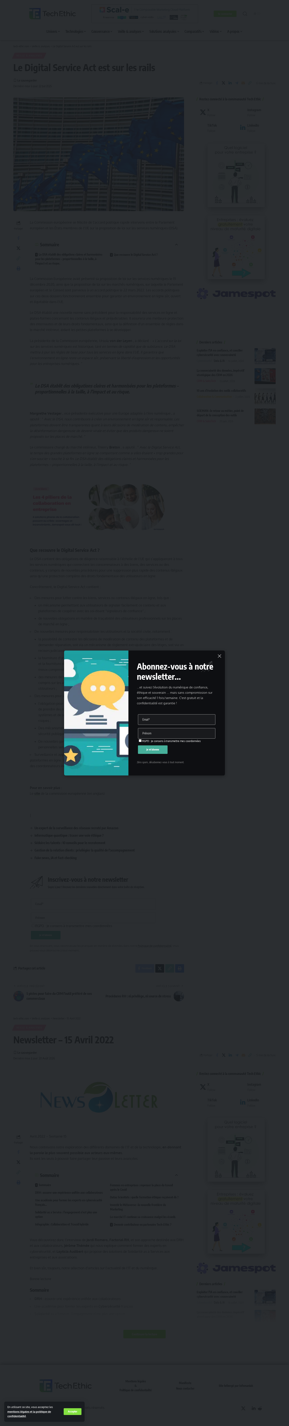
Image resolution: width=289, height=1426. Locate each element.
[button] (72, 1411)
